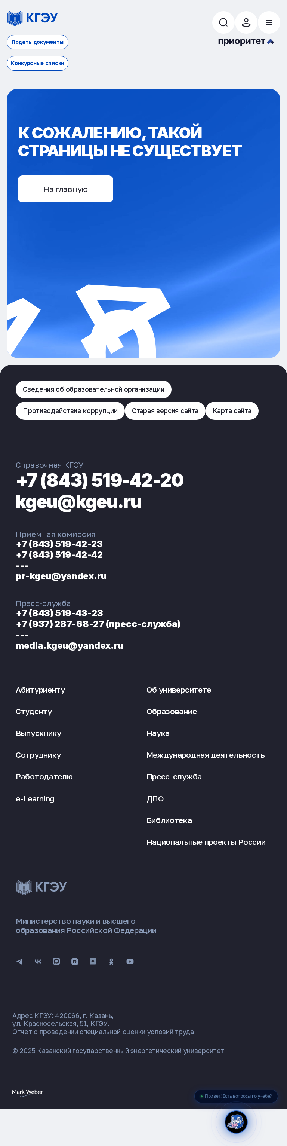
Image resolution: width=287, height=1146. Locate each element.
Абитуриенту (40, 689)
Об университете (179, 689)
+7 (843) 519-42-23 (59, 543)
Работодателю (44, 776)
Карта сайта (232, 410)
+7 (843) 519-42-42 (59, 554)
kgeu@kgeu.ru (78, 502)
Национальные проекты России (206, 842)
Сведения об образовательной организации (93, 389)
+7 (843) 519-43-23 (59, 613)
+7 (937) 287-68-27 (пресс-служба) (98, 623)
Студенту (34, 711)
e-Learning (35, 798)
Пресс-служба (174, 776)
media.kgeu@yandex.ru (69, 645)
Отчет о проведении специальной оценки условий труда (103, 1031)
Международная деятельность (205, 755)
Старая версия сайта (165, 410)
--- (22, 565)
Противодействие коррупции (70, 410)
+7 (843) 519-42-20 (99, 480)
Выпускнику (38, 733)
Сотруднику (38, 755)
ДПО (155, 798)
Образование (171, 711)
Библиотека (169, 820)
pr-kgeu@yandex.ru (61, 576)
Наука (158, 733)
